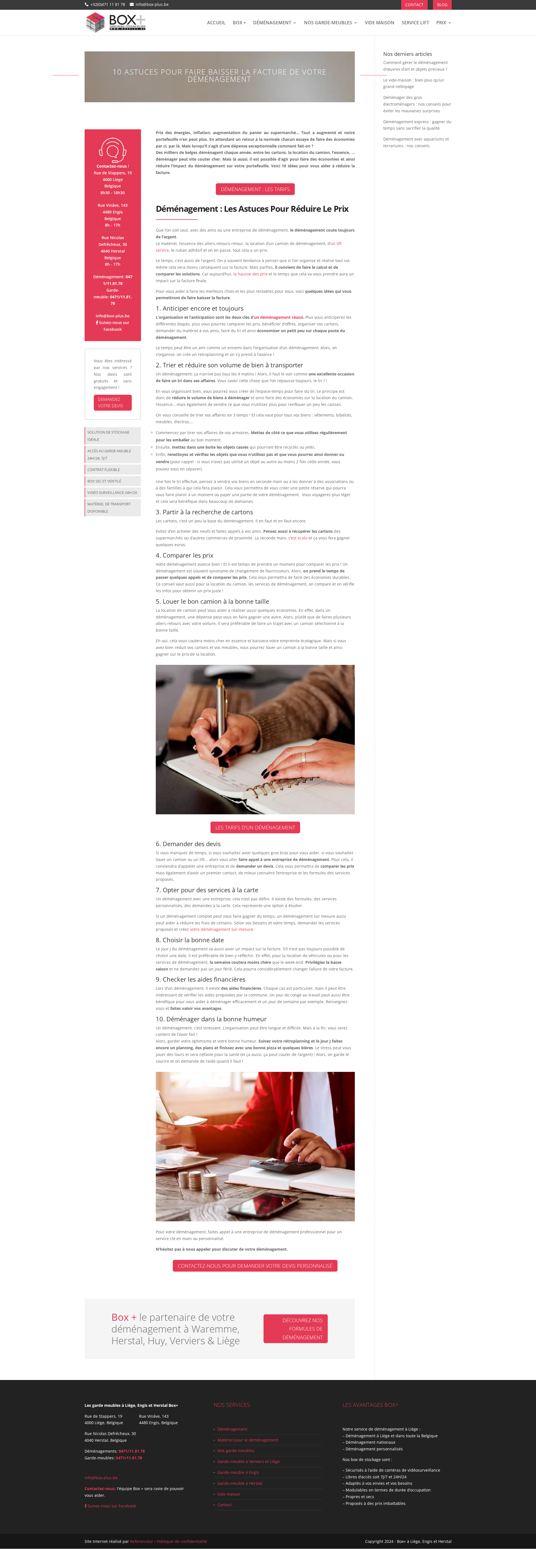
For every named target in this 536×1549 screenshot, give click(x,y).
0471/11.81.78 (132, 1450)
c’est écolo (297, 538)
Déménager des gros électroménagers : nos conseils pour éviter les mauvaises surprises (417, 104)
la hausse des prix (249, 274)
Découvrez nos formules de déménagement (303, 1329)
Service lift (415, 23)
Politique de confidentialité (182, 1541)
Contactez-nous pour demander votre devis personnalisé (255, 1265)
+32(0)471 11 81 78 (107, 4)
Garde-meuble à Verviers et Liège (248, 1461)
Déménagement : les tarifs (255, 189)
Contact (414, 4)
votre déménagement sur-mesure (221, 929)
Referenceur (141, 1541)
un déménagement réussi (278, 317)
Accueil (216, 23)
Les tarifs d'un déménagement (255, 827)
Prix (441, 23)
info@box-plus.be (113, 315)
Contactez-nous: (100, 1488)
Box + (239, 23)
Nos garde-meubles (328, 23)
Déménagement (272, 23)
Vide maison (379, 23)
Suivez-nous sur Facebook (111, 1505)
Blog (442, 4)
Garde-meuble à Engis (238, 1472)
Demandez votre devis (110, 402)
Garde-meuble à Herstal (239, 1483)
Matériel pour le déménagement (247, 1439)
